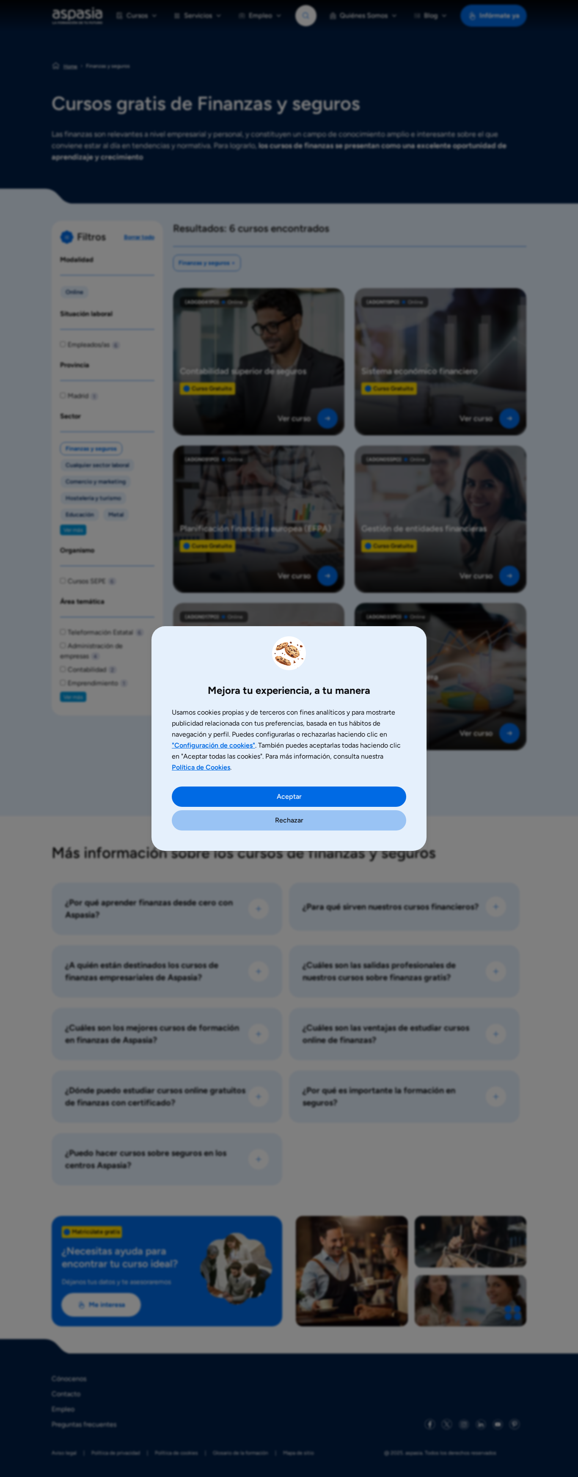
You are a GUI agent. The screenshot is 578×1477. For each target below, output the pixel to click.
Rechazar (289, 820)
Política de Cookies (201, 767)
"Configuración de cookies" (213, 745)
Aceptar (289, 796)
